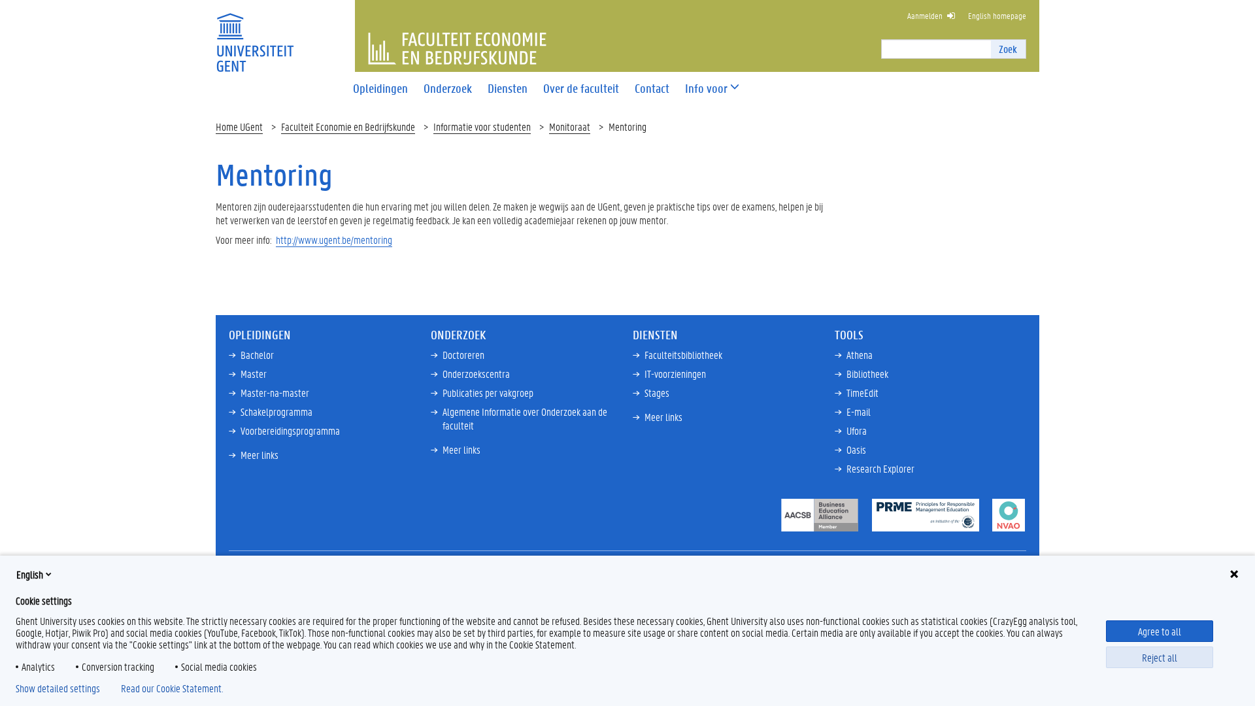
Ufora (856, 430)
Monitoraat (569, 126)
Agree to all (1159, 631)
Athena (859, 354)
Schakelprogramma (276, 411)
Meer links (259, 455)
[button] (706, 88)
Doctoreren (463, 354)
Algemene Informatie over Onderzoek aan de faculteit (525, 418)
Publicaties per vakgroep (488, 392)
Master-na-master (275, 392)
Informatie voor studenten (482, 126)
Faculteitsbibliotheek (683, 354)
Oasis (856, 449)
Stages (656, 392)
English (29, 574)
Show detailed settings (58, 688)
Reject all (1159, 657)
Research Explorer (880, 468)
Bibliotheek (867, 373)
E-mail (858, 411)
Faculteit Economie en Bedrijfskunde (348, 126)
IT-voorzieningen (675, 373)
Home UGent (239, 126)
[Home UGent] (255, 34)
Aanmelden (925, 15)
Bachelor (257, 354)
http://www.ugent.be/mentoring (334, 239)
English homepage (997, 15)
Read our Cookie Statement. (172, 688)
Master (254, 373)
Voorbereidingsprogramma (290, 430)
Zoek (1008, 49)
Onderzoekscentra (476, 373)
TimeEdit (862, 392)
